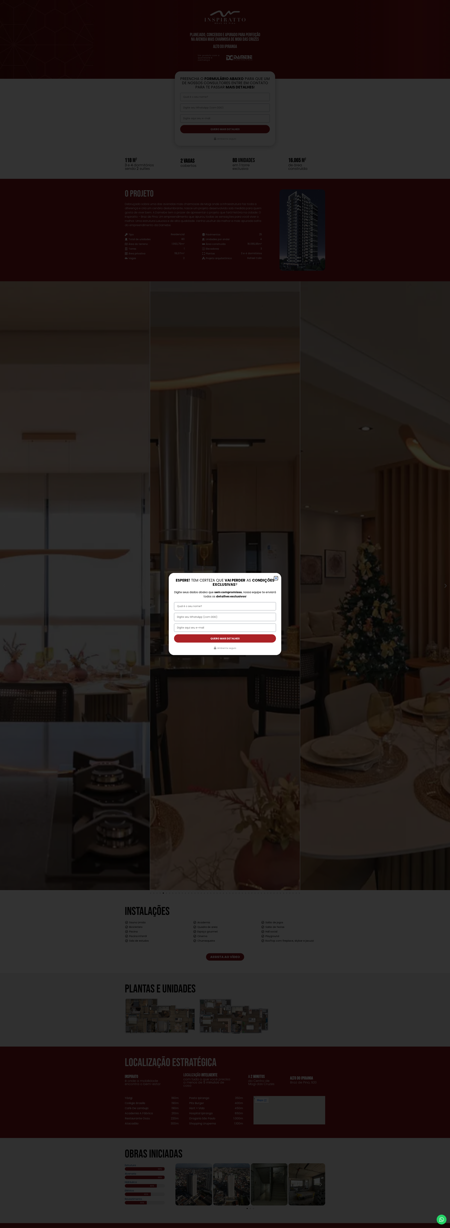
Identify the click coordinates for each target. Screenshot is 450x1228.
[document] (225, 614)
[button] (276, 578)
